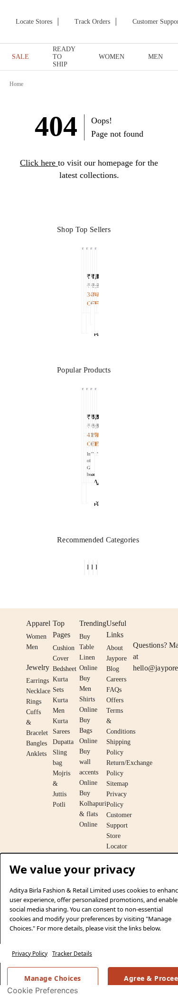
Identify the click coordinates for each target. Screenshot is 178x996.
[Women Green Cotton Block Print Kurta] (83, 278)
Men (32, 647)
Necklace (38, 691)
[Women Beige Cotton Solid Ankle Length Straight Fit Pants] (91, 418)
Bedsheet (64, 668)
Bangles (36, 743)
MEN (155, 56)
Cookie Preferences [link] (42, 990)
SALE (20, 56)
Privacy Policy (29, 953)
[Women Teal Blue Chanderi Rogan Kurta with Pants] (91, 273)
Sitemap (117, 783)
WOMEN (111, 56)
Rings (33, 701)
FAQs (114, 689)
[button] (83, 290)
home (16, 84)
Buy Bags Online (88, 731)
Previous (76, 256)
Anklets (36, 753)
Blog (112, 668)
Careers (116, 679)
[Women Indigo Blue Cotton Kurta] (95, 278)
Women (36, 636)
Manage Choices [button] (52, 978)
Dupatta (63, 741)
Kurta (60, 700)
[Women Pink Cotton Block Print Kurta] (87, 278)
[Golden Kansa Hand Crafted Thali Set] (83, 433)
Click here (38, 163)
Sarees (61, 731)
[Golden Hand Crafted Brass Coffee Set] (87, 433)
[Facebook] (157, 623)
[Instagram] (138, 623)
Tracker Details (72, 953)
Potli (59, 804)
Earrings (37, 680)
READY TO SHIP (64, 57)
